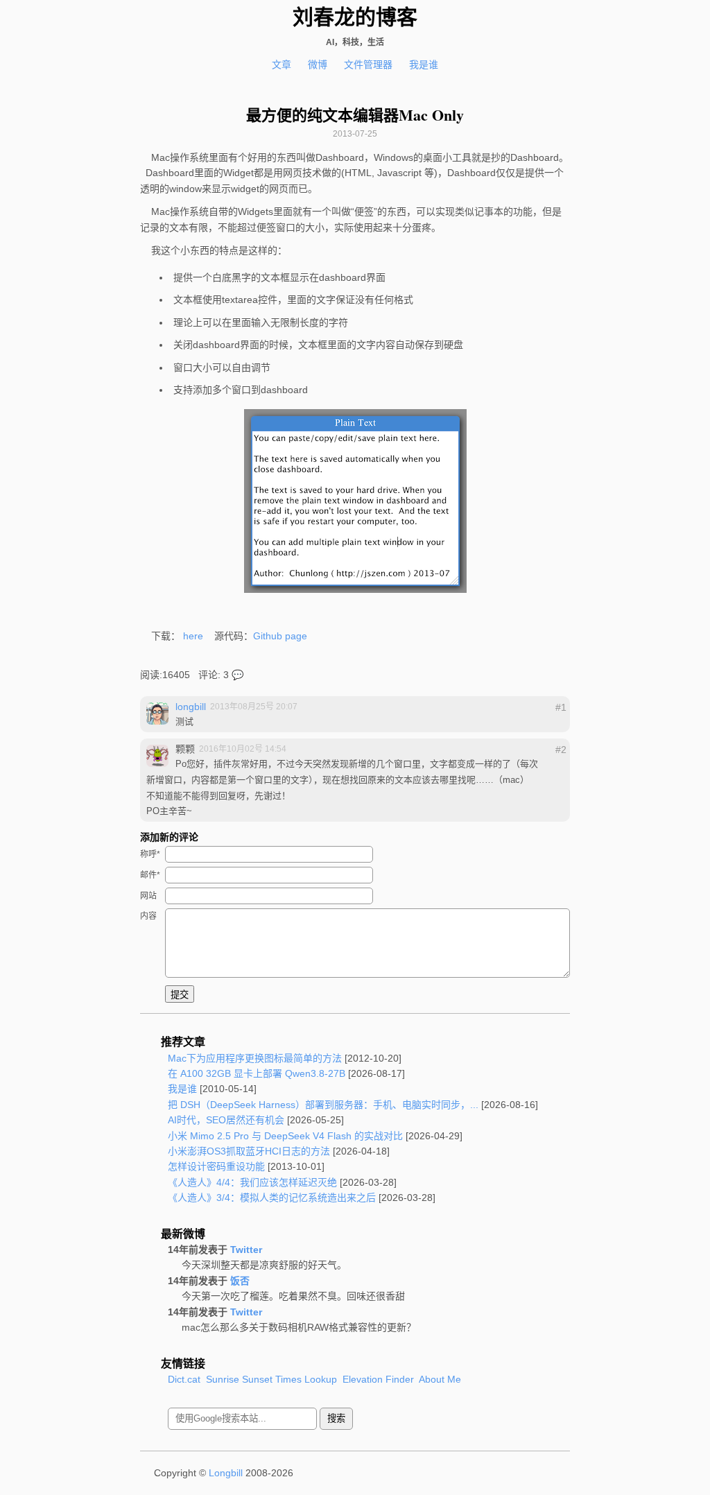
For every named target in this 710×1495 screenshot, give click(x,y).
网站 (148, 896)
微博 (317, 64)
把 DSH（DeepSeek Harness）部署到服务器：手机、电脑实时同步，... (323, 1104)
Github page (280, 635)
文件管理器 (368, 64)
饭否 (240, 1280)
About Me (440, 1379)
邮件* (150, 875)
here (193, 635)
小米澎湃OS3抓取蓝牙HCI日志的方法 (249, 1151)
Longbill (226, 1472)
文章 (281, 64)
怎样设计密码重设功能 (216, 1166)
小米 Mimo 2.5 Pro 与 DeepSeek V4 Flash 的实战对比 (285, 1135)
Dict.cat (184, 1379)
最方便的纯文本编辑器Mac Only (355, 115)
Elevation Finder (378, 1379)
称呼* (150, 854)
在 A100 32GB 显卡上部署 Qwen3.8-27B (256, 1073)
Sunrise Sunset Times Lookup (271, 1379)
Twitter (246, 1249)
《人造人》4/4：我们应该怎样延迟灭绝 (252, 1182)
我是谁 (423, 64)
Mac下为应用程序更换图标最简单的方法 (255, 1058)
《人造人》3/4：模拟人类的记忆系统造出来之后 (272, 1197)
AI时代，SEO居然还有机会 (226, 1119)
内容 (148, 916)
